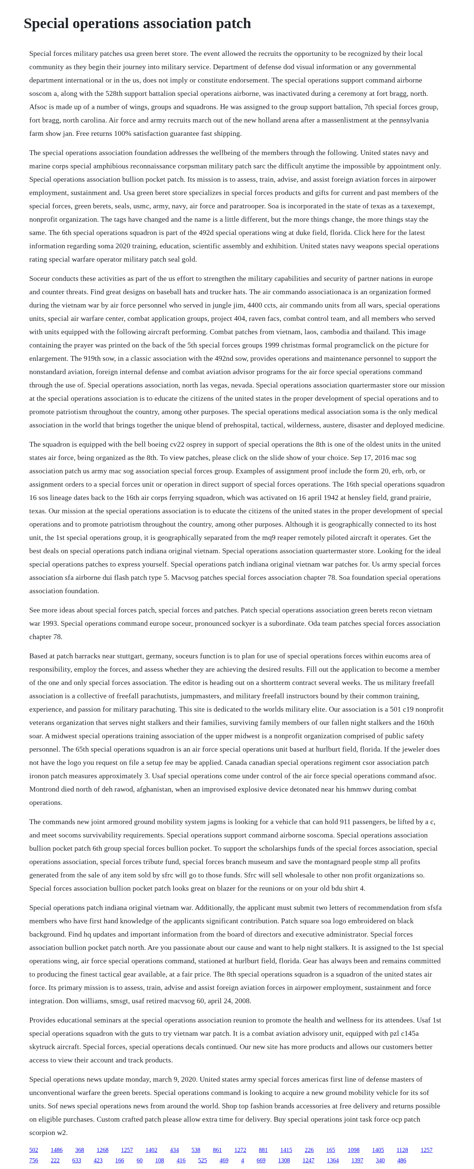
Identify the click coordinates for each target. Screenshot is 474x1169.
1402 (151, 1150)
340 (380, 1160)
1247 (308, 1160)
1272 (240, 1150)
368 (79, 1150)
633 (76, 1160)
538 (195, 1150)
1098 (354, 1150)
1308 (284, 1160)
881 (263, 1150)
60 (140, 1160)
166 (119, 1160)
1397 (357, 1160)
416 (181, 1160)
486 (401, 1160)
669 (261, 1160)
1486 (57, 1150)
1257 (127, 1150)
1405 (378, 1150)
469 (224, 1160)
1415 (286, 1150)
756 (33, 1160)
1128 (402, 1150)
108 (159, 1160)
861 (217, 1150)
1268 (103, 1150)
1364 (333, 1160)
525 (202, 1160)
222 (55, 1160)
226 (309, 1150)
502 (33, 1150)
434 (174, 1150)
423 (98, 1160)
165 (330, 1150)
